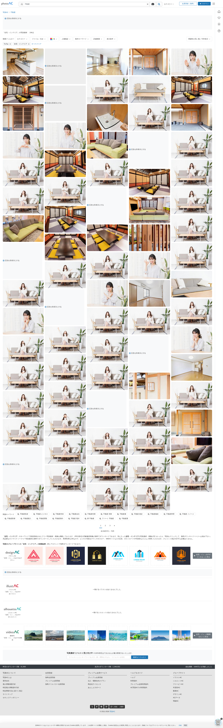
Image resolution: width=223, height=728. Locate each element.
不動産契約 (59, 518)
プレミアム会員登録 (52, 681)
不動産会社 (75, 514)
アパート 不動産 (108, 518)
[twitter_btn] (92, 706)
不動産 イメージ (188, 514)
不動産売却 (60, 514)
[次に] (114, 526)
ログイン (205, 4)
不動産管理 (170, 514)
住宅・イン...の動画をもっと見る (203, 635)
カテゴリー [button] (168, 4)
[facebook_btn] (97, 706)
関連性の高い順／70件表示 (198, 39)
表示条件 (110, 39)
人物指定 (65, 39)
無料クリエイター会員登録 (55, 684)
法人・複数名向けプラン (97, 681)
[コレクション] (219, 24)
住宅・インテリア (20, 44)
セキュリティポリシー (11, 697)
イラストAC (177, 677)
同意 (185, 725)
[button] (147, 4)
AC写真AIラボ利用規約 (138, 687)
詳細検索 (96, 39)
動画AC (176, 691)
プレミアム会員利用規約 (139, 684)
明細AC (176, 701)
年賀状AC (176, 687)
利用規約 (133, 681)
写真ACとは (7, 677)
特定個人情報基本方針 (11, 687)
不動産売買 (91, 514)
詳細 (180, 725)
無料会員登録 (50, 677)
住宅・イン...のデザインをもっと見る (203, 556)
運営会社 (6, 681)
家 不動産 (90, 518)
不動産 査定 (138, 514)
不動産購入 (27, 518)
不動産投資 (24, 514)
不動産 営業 (107, 514)
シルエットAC (178, 681)
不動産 (13, 12)
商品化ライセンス (94, 684)
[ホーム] (219, 11)
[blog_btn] (106, 706)
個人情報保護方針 (9, 684)
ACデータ (176, 697)
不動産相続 (154, 514)
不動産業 (125, 518)
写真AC (5, 12)
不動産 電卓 (75, 518)
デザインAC (177, 694)
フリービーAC (178, 684)
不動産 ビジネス (42, 514)
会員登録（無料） (188, 4)
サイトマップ (8, 694)
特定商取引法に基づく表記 (12, 691)
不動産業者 (11, 518)
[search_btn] (159, 4)
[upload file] (152, 4)
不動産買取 (43, 518)
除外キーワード (81, 39)
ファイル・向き (37, 39)
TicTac (6, 44)
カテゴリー (21, 39)
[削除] (10, 44)
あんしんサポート (94, 687)
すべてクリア (36, 44)
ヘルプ (132, 677)
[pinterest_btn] (101, 706)
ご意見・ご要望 (117, 707)
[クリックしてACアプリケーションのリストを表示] (214, 4)
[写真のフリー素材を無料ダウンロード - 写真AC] (7, 3)
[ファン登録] (219, 18)
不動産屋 (123, 514)
